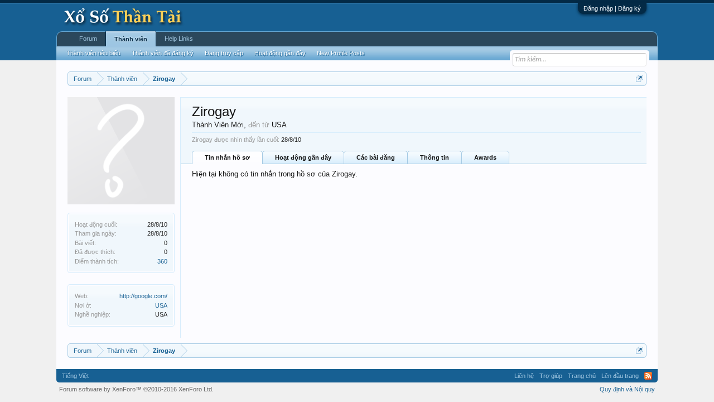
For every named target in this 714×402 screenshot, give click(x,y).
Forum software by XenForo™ (136, 389)
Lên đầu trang (620, 375)
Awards (485, 157)
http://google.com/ (143, 296)
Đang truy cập (224, 53)
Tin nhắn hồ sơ (227, 157)
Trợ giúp (550, 375)
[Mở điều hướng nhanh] (639, 78)
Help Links (179, 38)
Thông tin (434, 157)
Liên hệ (524, 375)
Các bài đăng (375, 157)
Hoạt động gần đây (303, 157)
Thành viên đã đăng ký (163, 53)
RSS (648, 376)
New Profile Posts (341, 53)
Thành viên (130, 39)
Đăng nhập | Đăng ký (612, 8)
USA (161, 305)
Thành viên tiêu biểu (93, 53)
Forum (88, 38)
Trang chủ (582, 375)
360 (162, 261)
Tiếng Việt (75, 375)
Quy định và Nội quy (627, 389)
